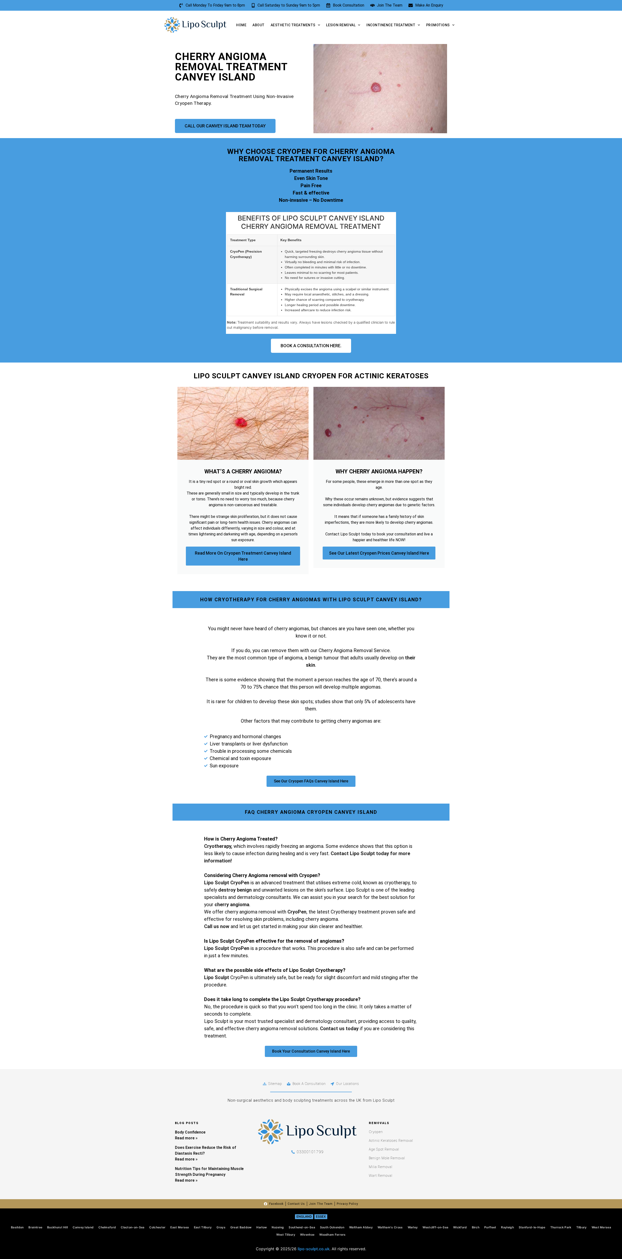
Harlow (261, 1227)
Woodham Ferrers (332, 1234)
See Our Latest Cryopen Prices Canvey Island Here (379, 553)
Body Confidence (190, 1132)
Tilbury (581, 1227)
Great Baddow (241, 1227)
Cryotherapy (217, 846)
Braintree (35, 1227)
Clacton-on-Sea (132, 1227)
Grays (220, 1227)
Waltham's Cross (390, 1227)
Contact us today (339, 1028)
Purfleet (490, 1227)
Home (241, 25)
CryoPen (296, 912)
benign (244, 890)
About (258, 25)
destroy (227, 890)
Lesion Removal (340, 25)
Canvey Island (83, 1227)
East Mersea (179, 1227)
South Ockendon (332, 1227)
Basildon (17, 1227)
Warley (413, 1227)
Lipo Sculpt (216, 977)
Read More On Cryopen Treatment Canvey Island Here (243, 556)
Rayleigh (507, 1227)
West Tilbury (285, 1234)
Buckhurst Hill (57, 1227)
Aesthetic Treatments (293, 25)
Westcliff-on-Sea (435, 1227)
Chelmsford (107, 1227)
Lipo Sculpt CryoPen (226, 883)
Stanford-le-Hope (532, 1227)
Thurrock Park (560, 1227)
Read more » (186, 1138)
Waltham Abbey (361, 1227)
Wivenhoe (307, 1234)
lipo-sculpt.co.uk (313, 1248)
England (304, 1216)
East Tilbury (203, 1227)
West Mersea (601, 1227)
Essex (321, 1216)
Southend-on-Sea (302, 1227)
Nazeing (278, 1227)
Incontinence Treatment (390, 25)
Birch (476, 1227)
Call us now (216, 926)
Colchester (157, 1227)
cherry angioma (232, 904)
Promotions (438, 25)
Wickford (460, 1227)
